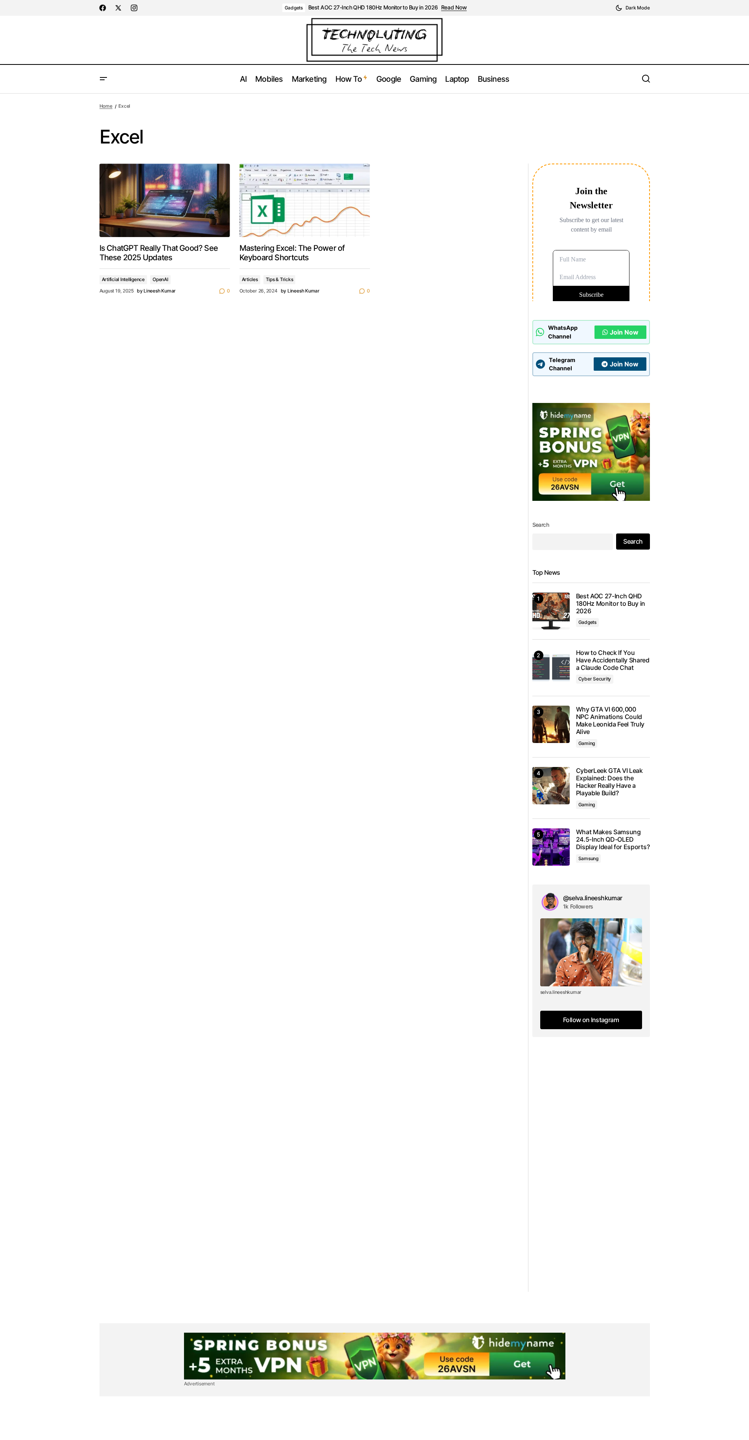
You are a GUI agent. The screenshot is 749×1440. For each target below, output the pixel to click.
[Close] (422, 660)
